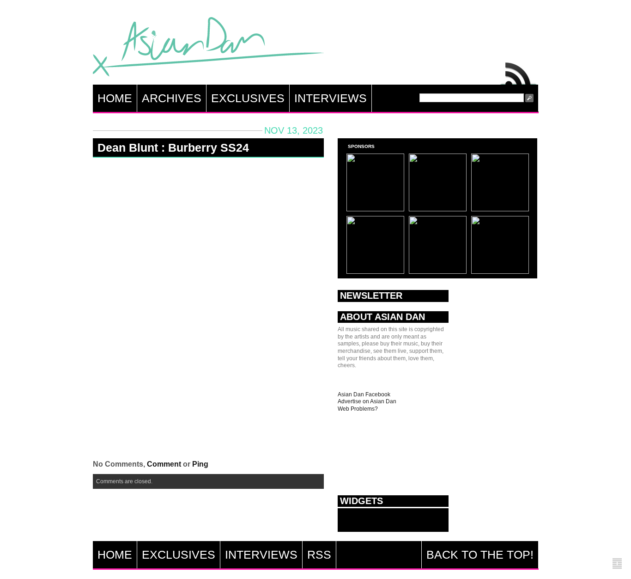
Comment (164, 464)
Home (114, 98)
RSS (519, 71)
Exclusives (248, 98)
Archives (171, 98)
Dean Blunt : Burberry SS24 (173, 147)
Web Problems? (358, 409)
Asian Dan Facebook (364, 394)
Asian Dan (208, 48)
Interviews (330, 98)
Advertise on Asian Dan (367, 401)
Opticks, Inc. (617, 564)
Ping (200, 464)
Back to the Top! (480, 554)
